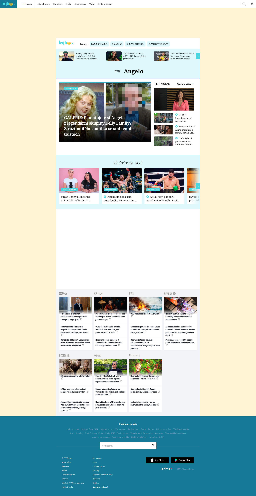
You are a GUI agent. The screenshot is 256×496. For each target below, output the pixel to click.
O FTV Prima (66, 458)
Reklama (65, 466)
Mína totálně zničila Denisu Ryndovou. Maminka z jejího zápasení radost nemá (183, 57)
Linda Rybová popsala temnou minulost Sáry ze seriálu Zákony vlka (184, 143)
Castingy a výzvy (99, 466)
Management (98, 458)
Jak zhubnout (73, 429)
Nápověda (96, 479)
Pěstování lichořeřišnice (175, 433)
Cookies (65, 479)
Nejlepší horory (106, 429)
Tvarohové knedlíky (120, 437)
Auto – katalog (76, 433)
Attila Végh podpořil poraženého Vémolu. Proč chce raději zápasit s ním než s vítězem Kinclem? (161, 198)
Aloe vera (159, 433)
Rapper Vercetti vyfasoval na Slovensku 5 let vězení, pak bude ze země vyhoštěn (110, 392)
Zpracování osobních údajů (103, 475)
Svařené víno (122, 433)
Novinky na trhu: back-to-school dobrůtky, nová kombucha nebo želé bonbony (178, 317)
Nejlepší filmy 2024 (89, 429)
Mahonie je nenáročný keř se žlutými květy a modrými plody (144, 403)
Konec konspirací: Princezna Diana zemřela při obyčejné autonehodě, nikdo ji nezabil (145, 330)
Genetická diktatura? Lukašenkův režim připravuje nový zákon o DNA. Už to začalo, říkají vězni (75, 343)
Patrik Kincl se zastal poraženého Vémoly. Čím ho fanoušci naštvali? (120, 198)
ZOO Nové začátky (181, 429)
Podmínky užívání (68, 475)
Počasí (151, 429)
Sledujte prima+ (105, 4)
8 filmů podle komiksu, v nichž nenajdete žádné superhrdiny (73, 390)
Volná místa (66, 462)
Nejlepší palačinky (139, 437)
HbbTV (64, 471)
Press (95, 462)
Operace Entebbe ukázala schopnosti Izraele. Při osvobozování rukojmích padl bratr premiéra (145, 344)
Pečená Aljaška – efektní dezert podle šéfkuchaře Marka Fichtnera (179, 341)
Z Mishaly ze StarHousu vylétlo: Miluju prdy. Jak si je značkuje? (134, 56)
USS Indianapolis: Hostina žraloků (145, 314)
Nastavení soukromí (100, 487)
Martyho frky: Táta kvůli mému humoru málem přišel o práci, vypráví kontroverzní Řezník (108, 379)
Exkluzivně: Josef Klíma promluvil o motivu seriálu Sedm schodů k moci (185, 131)
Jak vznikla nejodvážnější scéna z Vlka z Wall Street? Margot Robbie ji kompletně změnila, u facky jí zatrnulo (75, 406)
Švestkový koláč (156, 437)
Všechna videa (184, 84)
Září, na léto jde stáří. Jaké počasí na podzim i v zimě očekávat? (145, 377)
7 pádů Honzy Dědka (94, 433)
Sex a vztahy (80, 4)
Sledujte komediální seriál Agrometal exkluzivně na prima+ (183, 120)
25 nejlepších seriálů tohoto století (75, 376)
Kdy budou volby (163, 429)
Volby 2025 (110, 433)
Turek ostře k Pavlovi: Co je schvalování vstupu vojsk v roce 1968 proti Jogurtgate (74, 317)
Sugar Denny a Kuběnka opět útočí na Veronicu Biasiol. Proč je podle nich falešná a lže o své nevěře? (77, 198)
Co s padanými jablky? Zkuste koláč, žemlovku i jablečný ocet (144, 390)
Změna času (133, 429)
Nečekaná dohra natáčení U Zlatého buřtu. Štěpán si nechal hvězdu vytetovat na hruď (108, 343)
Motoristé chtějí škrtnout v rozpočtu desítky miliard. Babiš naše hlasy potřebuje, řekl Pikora (74, 330)
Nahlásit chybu (67, 487)
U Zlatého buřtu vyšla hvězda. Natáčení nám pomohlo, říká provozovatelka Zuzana (107, 330)
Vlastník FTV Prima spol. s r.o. (73, 483)
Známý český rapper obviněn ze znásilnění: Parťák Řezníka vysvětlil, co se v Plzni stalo (88, 57)
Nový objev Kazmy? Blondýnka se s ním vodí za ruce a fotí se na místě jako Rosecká (110, 405)
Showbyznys (43, 4)
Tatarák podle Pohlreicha (141, 433)
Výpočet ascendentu (101, 437)
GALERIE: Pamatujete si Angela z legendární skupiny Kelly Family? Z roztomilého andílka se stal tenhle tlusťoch (98, 126)
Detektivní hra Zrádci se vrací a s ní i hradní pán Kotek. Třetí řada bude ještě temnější (110, 317)
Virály (68, 4)
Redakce (96, 483)
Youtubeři (57, 4)
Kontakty (96, 471)
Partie (143, 429)
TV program (120, 429)
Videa (91, 4)
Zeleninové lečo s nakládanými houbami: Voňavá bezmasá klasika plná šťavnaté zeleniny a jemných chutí (180, 331)
